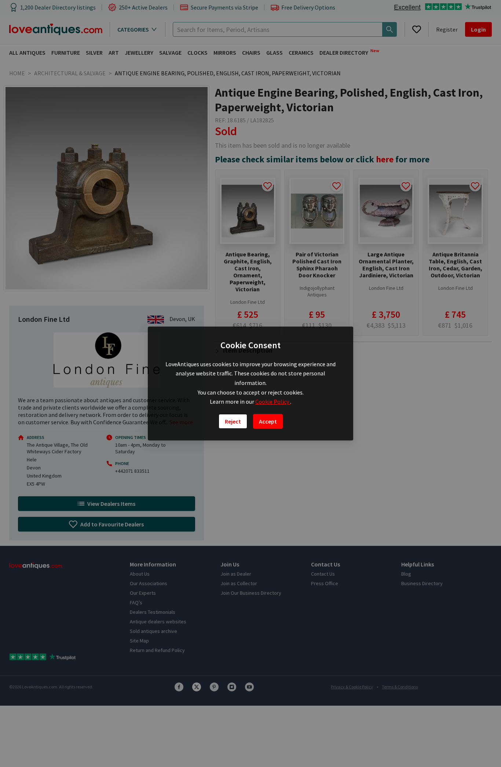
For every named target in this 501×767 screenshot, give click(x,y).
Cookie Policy (272, 401)
